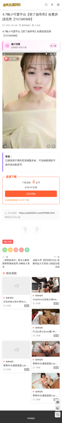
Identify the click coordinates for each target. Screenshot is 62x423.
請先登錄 (31, 193)
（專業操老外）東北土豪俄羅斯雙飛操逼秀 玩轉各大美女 (16, 263)
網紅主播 (8, 241)
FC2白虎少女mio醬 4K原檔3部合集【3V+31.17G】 (46, 331)
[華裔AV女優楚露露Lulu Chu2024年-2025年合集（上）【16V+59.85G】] (16, 350)
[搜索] (46, 4)
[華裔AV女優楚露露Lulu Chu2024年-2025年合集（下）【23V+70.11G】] (46, 381)
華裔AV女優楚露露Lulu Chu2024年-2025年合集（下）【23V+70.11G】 (45, 395)
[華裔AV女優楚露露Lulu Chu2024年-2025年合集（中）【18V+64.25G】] (46, 349)
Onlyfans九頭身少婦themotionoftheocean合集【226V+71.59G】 (45, 299)
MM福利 (31, 418)
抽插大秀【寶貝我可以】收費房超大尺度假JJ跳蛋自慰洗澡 (46, 263)
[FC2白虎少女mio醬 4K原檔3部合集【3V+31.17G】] (46, 317)
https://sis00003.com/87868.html (37, 213)
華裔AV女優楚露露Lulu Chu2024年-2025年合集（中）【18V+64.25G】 (45, 363)
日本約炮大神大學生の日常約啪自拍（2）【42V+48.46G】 (16, 301)
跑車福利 (26, 25)
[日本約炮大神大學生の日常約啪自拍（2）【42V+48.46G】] (16, 286)
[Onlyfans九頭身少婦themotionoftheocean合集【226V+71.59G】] (46, 285)
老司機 (11, 5)
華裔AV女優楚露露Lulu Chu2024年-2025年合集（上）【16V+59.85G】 (15, 365)
